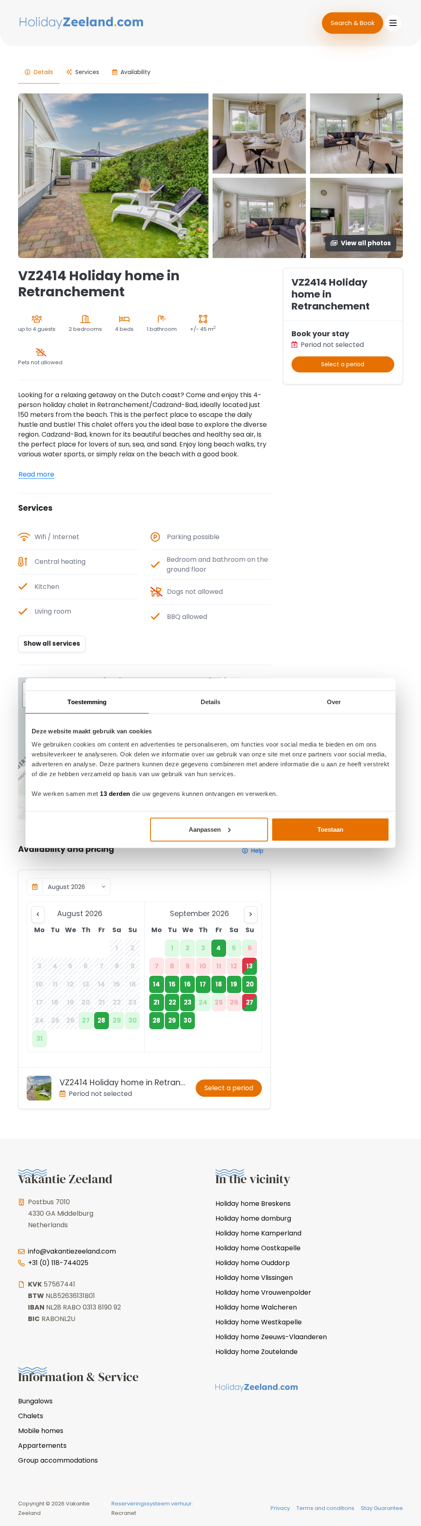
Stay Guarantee (382, 1508)
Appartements (42, 1445)
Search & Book (353, 23)
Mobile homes (40, 1430)
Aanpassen (205, 829)
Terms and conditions (325, 1508)
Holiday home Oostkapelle (258, 1248)
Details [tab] (211, 701)
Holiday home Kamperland (258, 1233)
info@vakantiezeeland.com (72, 1251)
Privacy (280, 1508)
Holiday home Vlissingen (254, 1277)
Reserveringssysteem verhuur (151, 1503)
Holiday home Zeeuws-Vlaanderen (271, 1337)
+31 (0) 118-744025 (58, 1263)
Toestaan (330, 829)
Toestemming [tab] (86, 701)
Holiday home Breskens (253, 1203)
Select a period (228, 1088)
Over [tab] (334, 701)
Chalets (30, 1416)
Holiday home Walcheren (256, 1307)
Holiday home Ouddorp (252, 1263)
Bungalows (35, 1401)
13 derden (115, 793)
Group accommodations (58, 1460)
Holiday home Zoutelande (256, 1351)
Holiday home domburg (253, 1218)
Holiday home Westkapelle (258, 1322)
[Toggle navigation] (393, 23)
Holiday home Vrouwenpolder (263, 1292)
